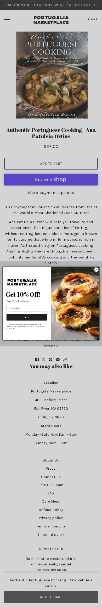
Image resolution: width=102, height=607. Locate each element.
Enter (27, 317)
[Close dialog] (96, 269)
